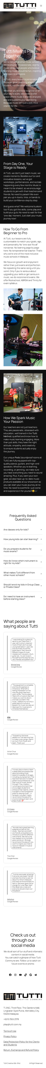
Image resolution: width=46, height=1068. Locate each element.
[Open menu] (41, 5)
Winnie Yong (15, 664)
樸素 (8, 717)
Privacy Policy (10, 1036)
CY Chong (10, 809)
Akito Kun (10, 899)
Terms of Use (10, 1031)
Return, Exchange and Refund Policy (21, 1050)
